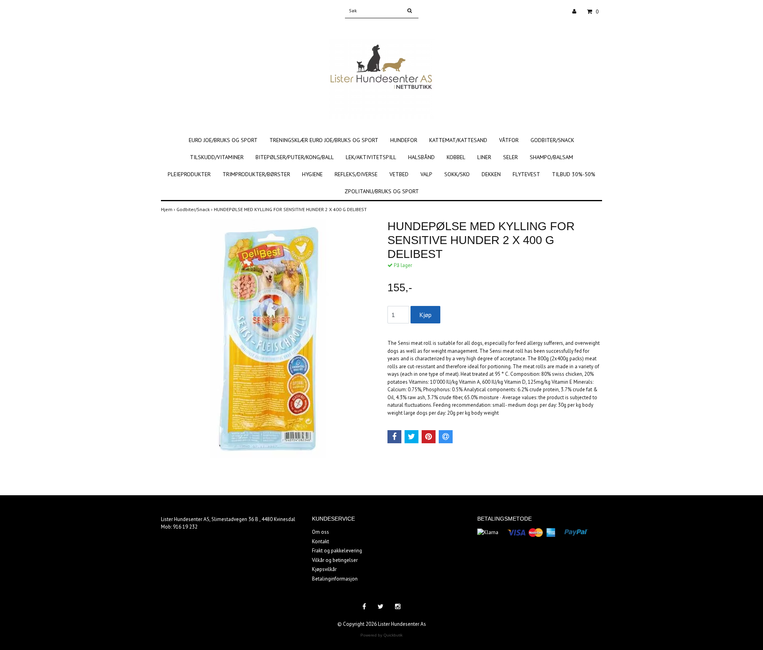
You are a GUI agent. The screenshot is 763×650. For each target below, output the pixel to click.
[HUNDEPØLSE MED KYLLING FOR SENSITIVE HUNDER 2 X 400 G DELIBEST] (268, 338)
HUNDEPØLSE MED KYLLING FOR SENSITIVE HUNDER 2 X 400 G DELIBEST (291, 209)
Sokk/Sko (457, 174)
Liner (484, 157)
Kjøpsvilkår (324, 569)
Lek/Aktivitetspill (371, 157)
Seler (510, 157)
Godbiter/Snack (552, 140)
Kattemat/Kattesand (458, 140)
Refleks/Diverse (356, 174)
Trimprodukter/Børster (256, 174)
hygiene (312, 174)
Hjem (168, 209)
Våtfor (509, 140)
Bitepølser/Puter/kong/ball (295, 157)
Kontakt (320, 541)
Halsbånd (421, 157)
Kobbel (456, 157)
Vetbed (399, 174)
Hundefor (403, 140)
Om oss (320, 532)
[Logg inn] (577, 11)
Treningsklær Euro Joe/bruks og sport (323, 140)
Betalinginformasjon (335, 578)
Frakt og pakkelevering (337, 550)
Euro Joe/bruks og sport (223, 140)
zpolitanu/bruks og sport (382, 191)
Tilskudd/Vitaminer (217, 157)
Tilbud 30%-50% (573, 174)
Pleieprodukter (189, 174)
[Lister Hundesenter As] (382, 70)
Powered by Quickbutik (381, 635)
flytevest (526, 174)
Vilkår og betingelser (335, 560)
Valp (426, 174)
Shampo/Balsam (551, 157)
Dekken (491, 174)
